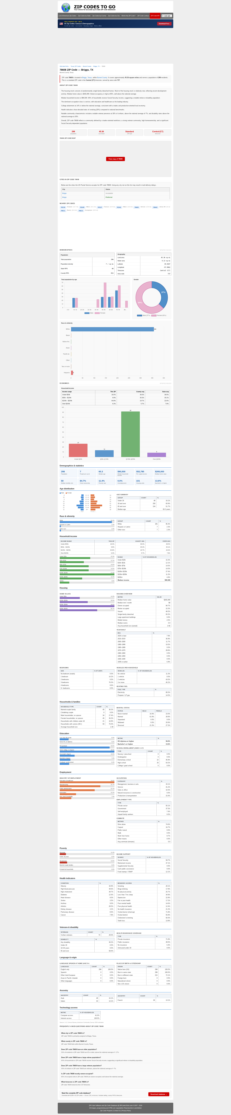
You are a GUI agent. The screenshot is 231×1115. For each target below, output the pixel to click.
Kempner (69, 207)
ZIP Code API (155, 16)
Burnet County (102, 77)
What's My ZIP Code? (128, 16)
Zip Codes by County (99, 16)
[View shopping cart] (166, 16)
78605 (137, 207)
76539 (63, 207)
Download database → (159, 1094)
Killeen (88, 207)
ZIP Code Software (95, 1105)
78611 (63, 211)
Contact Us (117, 1111)
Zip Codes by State (84, 16)
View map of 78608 (115, 159)
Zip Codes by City (114, 16)
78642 (155, 207)
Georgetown (88, 210)
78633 (81, 211)
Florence (106, 207)
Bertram (143, 207)
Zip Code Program (106, 1111)
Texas (90, 77)
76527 (100, 207)
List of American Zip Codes (67, 16)
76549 (82, 207)
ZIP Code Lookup (143, 16)
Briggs (84, 77)
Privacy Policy (126, 1111)
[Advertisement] (115, 46)
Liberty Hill (162, 207)
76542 (119, 207)
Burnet (69, 210)
